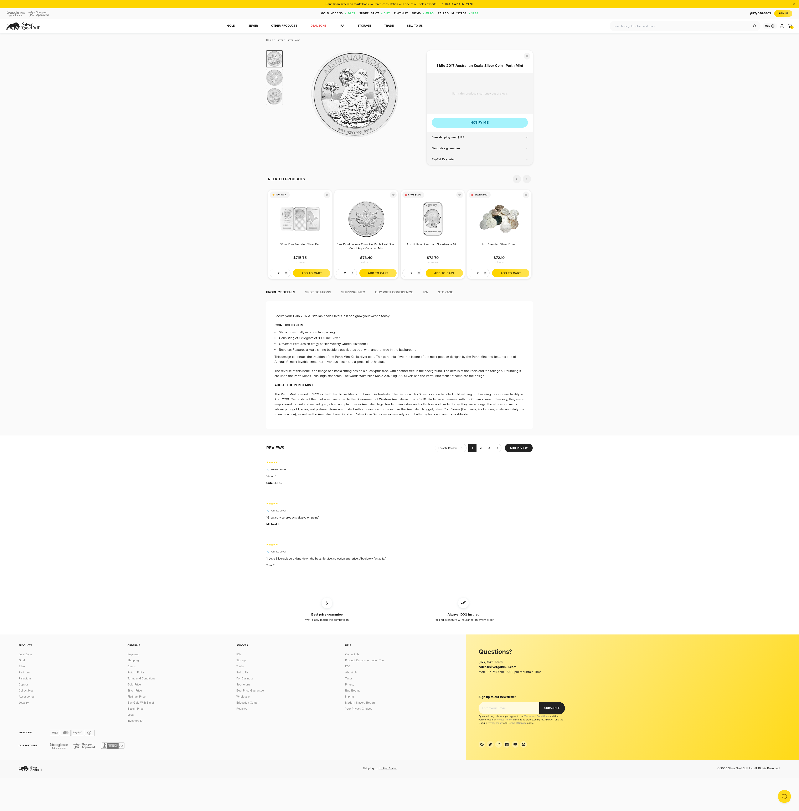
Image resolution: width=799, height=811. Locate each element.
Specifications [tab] (318, 292)
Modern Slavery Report (360, 702)
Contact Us (352, 654)
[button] (480, 137)
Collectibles (26, 690)
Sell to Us (242, 672)
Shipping (133, 660)
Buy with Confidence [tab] (394, 292)
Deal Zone (25, 654)
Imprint (349, 696)
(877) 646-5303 (760, 13)
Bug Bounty (352, 690)
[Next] (417, 94)
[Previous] (292, 94)
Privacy (349, 684)
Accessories (27, 696)
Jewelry (24, 702)
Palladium (458, 13)
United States (388, 768)
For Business (244, 678)
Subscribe (552, 708)
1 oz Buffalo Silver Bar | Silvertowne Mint (432, 244)
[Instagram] (498, 744)
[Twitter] (490, 744)
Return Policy (136, 672)
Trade (240, 666)
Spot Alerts (243, 684)
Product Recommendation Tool (365, 660)
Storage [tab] (445, 292)
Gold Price (134, 684)
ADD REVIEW (519, 448)
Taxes (349, 678)
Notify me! (479, 123)
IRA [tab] (425, 292)
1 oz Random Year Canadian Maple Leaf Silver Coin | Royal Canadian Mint (366, 246)
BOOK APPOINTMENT (459, 4)
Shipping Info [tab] (353, 292)
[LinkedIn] (507, 744)
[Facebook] (482, 744)
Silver (374, 13)
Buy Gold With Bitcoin (141, 702)
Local (131, 714)
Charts (132, 666)
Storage (241, 660)
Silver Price (135, 690)
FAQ (348, 666)
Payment (133, 654)
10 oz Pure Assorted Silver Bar (300, 244)
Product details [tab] (280, 292)
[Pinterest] (523, 744)
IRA (238, 654)
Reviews (241, 708)
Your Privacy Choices (358, 708)
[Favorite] (527, 56)
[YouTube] (515, 744)
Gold (338, 13)
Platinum (414, 13)
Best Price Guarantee (250, 690)
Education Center (247, 702)
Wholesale (243, 696)
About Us (351, 672)
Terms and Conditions (141, 678)
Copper (23, 684)
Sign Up (783, 13)
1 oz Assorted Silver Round (499, 244)
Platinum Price (137, 696)
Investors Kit (135, 721)
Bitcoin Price (136, 708)
